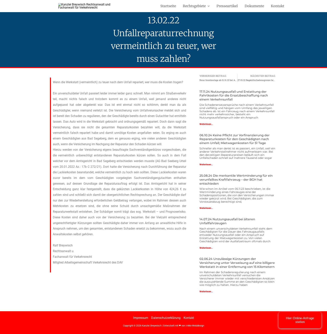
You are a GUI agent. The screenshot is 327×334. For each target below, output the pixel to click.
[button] (208, 6)
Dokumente (254, 6)
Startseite (168, 6)
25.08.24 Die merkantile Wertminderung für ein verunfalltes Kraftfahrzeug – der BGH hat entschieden (236, 179)
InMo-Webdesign (195, 325)
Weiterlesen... (206, 124)
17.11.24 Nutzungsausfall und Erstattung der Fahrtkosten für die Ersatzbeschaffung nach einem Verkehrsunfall (233, 95)
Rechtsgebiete (194, 6)
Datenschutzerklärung (166, 318)
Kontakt (277, 6)
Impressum (140, 318)
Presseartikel (227, 6)
